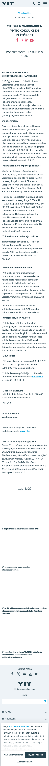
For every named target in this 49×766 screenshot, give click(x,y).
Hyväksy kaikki (35, 755)
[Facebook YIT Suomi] (12, 674)
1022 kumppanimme (19, 726)
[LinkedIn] (27, 40)
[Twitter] (22, 40)
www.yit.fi (37, 376)
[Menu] (45, 3)
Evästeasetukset (24, 762)
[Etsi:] (44, 701)
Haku (24, 695)
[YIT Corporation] (24, 674)
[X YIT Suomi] (18, 674)
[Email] (31, 40)
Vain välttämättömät (13, 755)
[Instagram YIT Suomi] (37, 674)
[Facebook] (17, 40)
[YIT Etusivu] (8, 3)
